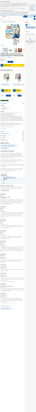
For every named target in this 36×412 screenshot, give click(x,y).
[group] (6, 85)
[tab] (5, 50)
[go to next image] (23, 50)
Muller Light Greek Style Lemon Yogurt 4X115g (5, 84)
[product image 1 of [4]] (12, 35)
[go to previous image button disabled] (1, 50)
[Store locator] (34, 16)
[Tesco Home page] (4, 16)
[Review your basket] (26, 25)
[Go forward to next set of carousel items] (23, 85)
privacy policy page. (16, 4)
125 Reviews (9, 57)
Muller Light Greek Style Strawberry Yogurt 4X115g (17, 84)
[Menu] (1, 16)
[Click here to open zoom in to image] (2, 45)
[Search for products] (34, 19)
